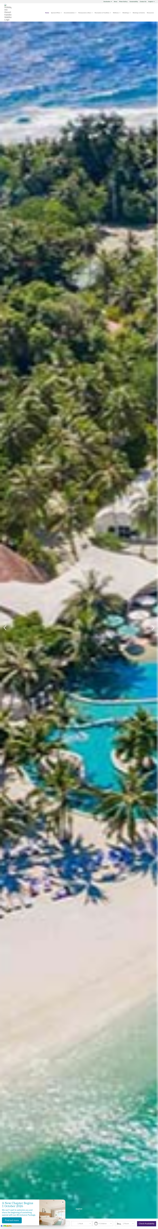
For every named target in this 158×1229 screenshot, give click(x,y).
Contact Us (143, 1)
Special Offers (55, 13)
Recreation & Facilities (102, 13)
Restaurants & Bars (84, 13)
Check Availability (146, 1224)
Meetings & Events (139, 13)
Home (47, 13)
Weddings (125, 13)
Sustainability (134, 1)
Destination (107, 1)
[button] (125, 1223)
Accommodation (69, 13)
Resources (150, 13)
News (115, 1)
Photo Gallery (123, 1)
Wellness (116, 13)
